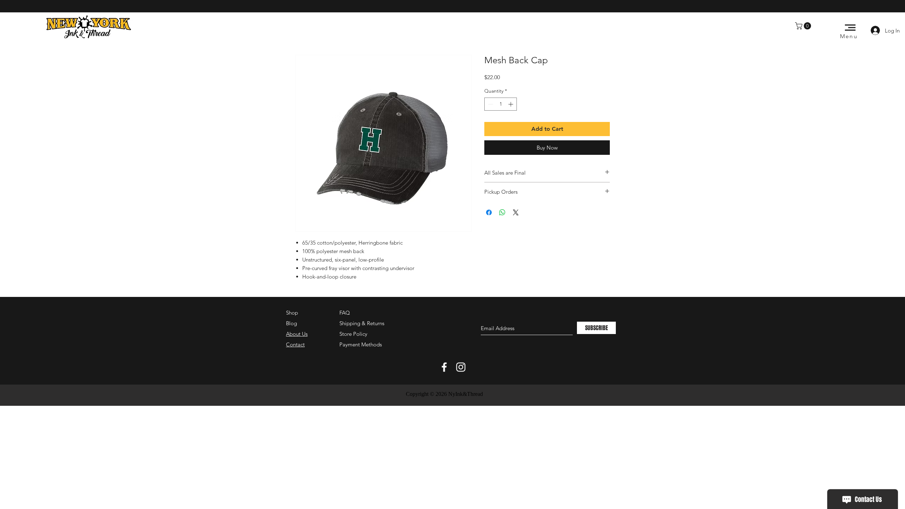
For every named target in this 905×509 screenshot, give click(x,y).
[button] (804, 25)
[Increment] (511, 104)
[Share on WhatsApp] (502, 212)
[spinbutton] (500, 104)
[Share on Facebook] (489, 212)
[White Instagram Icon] (461, 367)
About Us (297, 333)
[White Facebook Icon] (444, 367)
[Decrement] (489, 104)
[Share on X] (516, 212)
